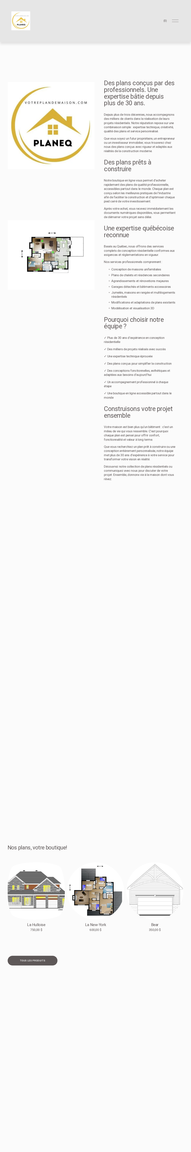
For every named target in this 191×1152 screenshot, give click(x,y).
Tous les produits (32, 960)
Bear (155, 925)
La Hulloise (36, 925)
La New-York (95, 925)
